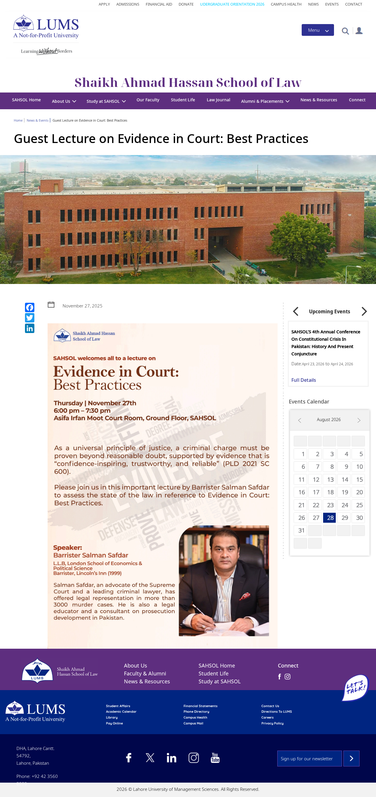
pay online (114, 723)
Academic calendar (121, 711)
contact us (270, 706)
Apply (104, 4)
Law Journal (218, 99)
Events (332, 4)
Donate (186, 4)
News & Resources (319, 99)
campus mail (193, 723)
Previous (295, 309)
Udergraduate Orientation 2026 (232, 4)
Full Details (303, 380)
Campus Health (286, 4)
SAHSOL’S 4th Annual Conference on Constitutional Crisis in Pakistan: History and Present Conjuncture (325, 343)
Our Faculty (148, 99)
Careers (267, 717)
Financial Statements (200, 706)
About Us (135, 665)
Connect (357, 99)
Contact (353, 4)
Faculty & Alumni (145, 673)
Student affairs (118, 706)
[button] (345, 30)
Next (364, 309)
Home (18, 120)
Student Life (183, 99)
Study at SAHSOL (220, 681)
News (313, 4)
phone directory (196, 711)
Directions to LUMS (276, 711)
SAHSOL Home (26, 99)
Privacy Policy (272, 723)
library (112, 717)
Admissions (127, 4)
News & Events (37, 120)
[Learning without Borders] (46, 50)
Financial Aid (159, 4)
